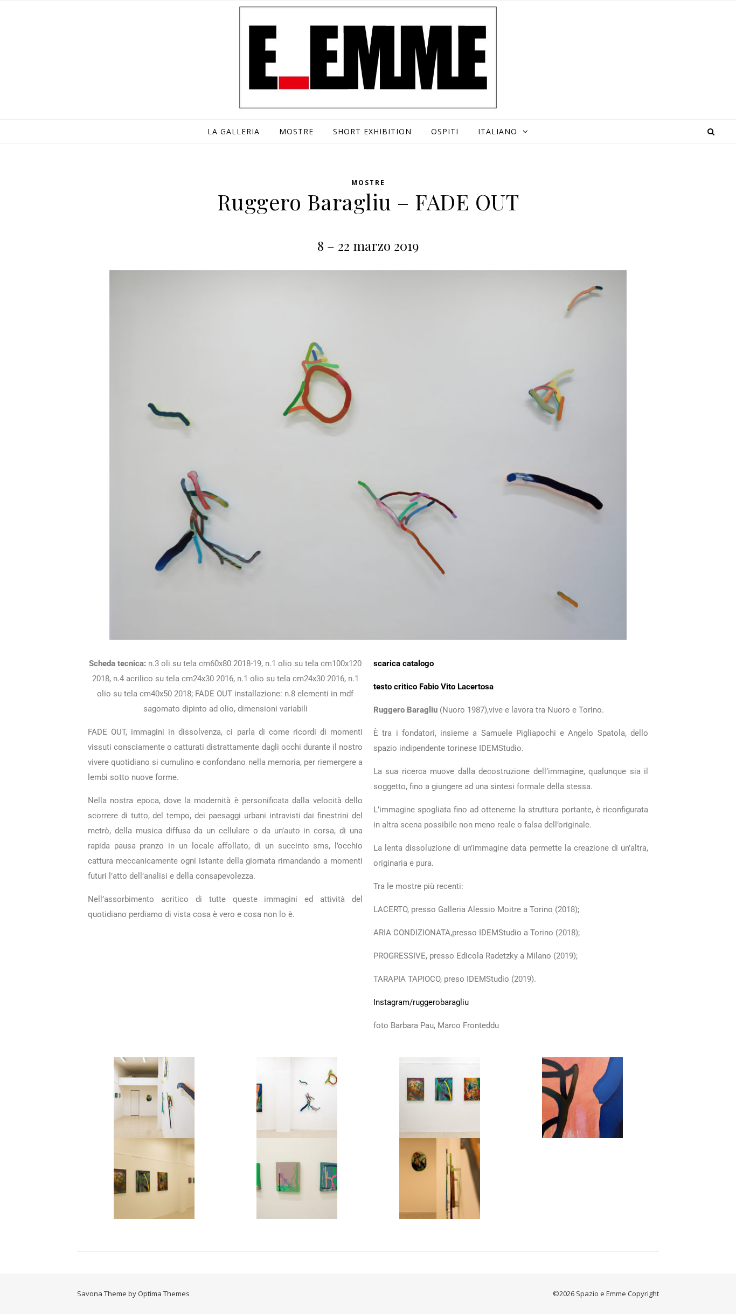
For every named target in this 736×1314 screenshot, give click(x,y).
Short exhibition (372, 131)
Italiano (497, 131)
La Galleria (233, 131)
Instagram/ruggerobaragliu (421, 1002)
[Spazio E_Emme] (368, 57)
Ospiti (445, 131)
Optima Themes (164, 1293)
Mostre (296, 131)
